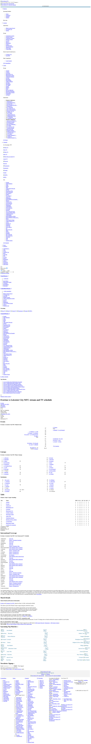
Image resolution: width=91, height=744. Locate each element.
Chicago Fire (9, 103)
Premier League (9, 39)
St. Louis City (19, 724)
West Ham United (10, 514)
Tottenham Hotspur (10, 76)
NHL (71, 700)
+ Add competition (7, 291)
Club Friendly (9, 60)
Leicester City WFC (5, 404)
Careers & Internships (68, 687)
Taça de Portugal (9, 46)
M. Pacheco (3, 406)
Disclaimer (66, 686)
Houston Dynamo (10, 122)
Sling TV (42, 680)
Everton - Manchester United (53, 709)
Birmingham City (9, 507)
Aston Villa (8, 516)
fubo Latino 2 (9, 227)
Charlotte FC (9, 106)
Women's (5, 246)
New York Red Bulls (11, 109)
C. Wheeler (31, 431)
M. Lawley (26, 434)
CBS (7, 184)
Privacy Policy (9, 669)
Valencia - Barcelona (56, 711)
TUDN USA (9, 201)
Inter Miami (18, 698)
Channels (5, 142)
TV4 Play (11, 580)
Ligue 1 (7, 44)
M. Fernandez (6, 462)
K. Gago (31, 444)
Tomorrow (8, 15)
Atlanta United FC (11, 114)
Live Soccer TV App (68, 681)
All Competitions (7, 63)
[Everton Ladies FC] (3, 405)
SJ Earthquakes (19, 721)
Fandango (8, 224)
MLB (65, 701)
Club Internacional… (11, 102)
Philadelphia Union (11, 116)
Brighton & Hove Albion (11, 519)
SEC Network (9, 234)
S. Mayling (51, 459)
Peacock (7, 210)
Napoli (7, 86)
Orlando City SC (10, 111)
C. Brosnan (6, 457)
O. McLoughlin (52, 470)
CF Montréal (10, 117)
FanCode (11, 538)
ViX (7, 239)
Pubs (65, 690)
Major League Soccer (10, 28)
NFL (68, 700)
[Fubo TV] (3, 311)
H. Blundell (6, 459)
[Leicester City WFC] (5, 414)
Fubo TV (25, 616)
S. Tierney (55, 427)
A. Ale (59, 440)
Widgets (65, 683)
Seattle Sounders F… (11, 135)
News (4, 245)
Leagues (5, 23)
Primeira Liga (9, 45)
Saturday (8, 16)
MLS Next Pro (9, 229)
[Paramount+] (20, 311)
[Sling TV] (8, 311)
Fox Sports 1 (8, 193)
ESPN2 (7, 189)
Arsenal (7, 70)
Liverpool (8, 73)
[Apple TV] (14, 311)
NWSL (7, 30)
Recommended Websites (67, 692)
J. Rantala (55, 430)
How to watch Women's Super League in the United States (19, 624)
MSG (7, 230)
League (3, 270)
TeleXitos (8, 237)
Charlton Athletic (9, 512)
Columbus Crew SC (11, 118)
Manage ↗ (6, 276)
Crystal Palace (9, 521)
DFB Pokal (8, 48)
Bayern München (9, 90)
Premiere (8, 233)
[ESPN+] (30, 311)
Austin (18, 735)
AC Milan (8, 85)
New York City (19, 704)
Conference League (10, 38)
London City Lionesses (11, 525)
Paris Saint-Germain (10, 92)
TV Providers (40, 678)
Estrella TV (8, 223)
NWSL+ (8, 232)
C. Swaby (55, 441)
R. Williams (51, 480)
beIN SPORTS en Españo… (12, 199)
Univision (8, 209)
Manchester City (9, 74)
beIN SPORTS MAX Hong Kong (16, 556)
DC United (9, 113)
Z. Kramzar (35, 433)
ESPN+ (7, 194)
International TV (4, 418)
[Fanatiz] (25, 311)
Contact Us (66, 696)
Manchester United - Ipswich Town (54, 694)
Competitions (4, 288)
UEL (4, 249)
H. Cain (61, 438)
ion (6, 228)
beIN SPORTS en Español (9, 333)
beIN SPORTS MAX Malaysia (15, 565)
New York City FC (11, 108)
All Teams (5, 140)
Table (2, 417)
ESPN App (18, 584)
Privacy (65, 685)
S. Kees (59, 441)
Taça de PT (5, 263)
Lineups (2, 416)
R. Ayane (51, 483)
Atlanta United (20, 710)
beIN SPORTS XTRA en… (30, 719)
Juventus (8, 82)
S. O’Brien (51, 474)
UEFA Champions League (9, 298)
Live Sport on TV (67, 698)
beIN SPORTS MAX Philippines (16, 575)
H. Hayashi (35, 443)
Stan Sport (11, 541)
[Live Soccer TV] (4, 1)
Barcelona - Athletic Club (53, 682)
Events (2, 415)
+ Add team (5, 278)
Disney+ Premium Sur (14, 552)
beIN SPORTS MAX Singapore (16, 577)
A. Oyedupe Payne (34, 434)
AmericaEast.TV (9, 214)
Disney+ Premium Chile (14, 546)
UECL (4, 251)
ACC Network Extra (10, 211)
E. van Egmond (61, 430)
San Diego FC (10, 132)
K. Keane (51, 457)
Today (7, 14)
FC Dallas (9, 125)
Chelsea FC (8, 505)
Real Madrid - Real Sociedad (54, 680)
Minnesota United (20, 729)
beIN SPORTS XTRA (11, 216)
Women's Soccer (67, 680)
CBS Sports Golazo (10, 220)
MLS (4, 253)
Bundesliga (8, 43)
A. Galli (36, 431)
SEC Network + (9, 235)
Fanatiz (7, 182)
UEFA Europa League (8, 303)
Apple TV (8, 197)
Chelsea (7, 72)
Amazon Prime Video (10, 212)
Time (8, 270)
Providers (66, 689)
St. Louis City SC (10, 126)
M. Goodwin (56, 446)
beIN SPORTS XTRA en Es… (10, 351)
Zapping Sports (9, 240)
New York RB (19, 706)
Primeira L (5, 262)
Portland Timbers (10, 130)
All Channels (6, 242)
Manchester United (10, 75)
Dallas (17, 723)
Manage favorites (5, 273)
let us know (39, 594)
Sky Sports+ (11, 555)
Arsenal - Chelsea (56, 712)
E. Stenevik (7, 483)
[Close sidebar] (1, 395)
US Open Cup (9, 29)
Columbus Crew (20, 715)
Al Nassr (8, 95)
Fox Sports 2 (8, 195)
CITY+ (7, 222)
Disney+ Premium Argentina (15, 540)
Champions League (10, 35)
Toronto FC (9, 112)
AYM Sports (8, 215)
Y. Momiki (35, 444)
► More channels (4, 376)
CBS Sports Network (10, 188)
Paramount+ (8, 198)
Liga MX (8, 55)
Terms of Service (17, 669)
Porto (7, 88)
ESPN (7, 186)
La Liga (7, 40)
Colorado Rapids (10, 128)
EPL (4, 255)
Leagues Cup (9, 54)
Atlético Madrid (9, 81)
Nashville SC (9, 101)
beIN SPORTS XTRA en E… (12, 217)
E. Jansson (51, 461)
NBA (65, 700)
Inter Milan (8, 84)
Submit (15, 666)
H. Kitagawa (6, 464)
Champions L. (6, 248)
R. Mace (36, 436)
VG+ (10, 569)
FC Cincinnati (10, 107)
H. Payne (55, 440)
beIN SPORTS (9, 183)
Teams (4, 65)
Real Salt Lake (10, 129)
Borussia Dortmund (10, 91)
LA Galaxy (9, 134)
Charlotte (18, 702)
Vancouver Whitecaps (18, 717)
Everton (7, 78)
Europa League (9, 37)
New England (19, 701)
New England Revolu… (12, 105)
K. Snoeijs (30, 433)
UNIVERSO (9, 206)
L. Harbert (7, 486)
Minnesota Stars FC (11, 131)
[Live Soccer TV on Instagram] (55, 720)
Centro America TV (10, 221)
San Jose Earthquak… (11, 124)
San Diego (19, 730)
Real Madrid (8, 80)
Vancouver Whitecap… (12, 120)
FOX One (8, 226)
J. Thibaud (51, 464)
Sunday (7, 17)
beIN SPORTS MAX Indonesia (16, 559)
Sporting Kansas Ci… (12, 137)
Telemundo (8, 205)
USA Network (9, 203)
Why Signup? (21, 666)
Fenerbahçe (8, 93)
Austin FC (9, 136)
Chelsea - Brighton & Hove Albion (55, 690)
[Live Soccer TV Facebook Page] (55, 715)
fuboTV (7, 200)
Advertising (66, 684)
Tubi (7, 238)
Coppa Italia (8, 49)
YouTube (11, 561)
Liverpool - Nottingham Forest (53, 687)
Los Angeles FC (10, 123)
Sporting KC (19, 736)
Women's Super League (6, 396)
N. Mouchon (55, 438)
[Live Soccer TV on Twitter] (55, 718)
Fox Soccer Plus (9, 191)
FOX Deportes (9, 207)
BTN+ (7, 218)
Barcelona (8, 79)
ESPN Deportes (9, 192)
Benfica (7, 87)
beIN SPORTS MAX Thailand (15, 547)
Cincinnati (18, 703)
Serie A (7, 41)
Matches (5, 8)
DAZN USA (9, 204)
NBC (7, 187)
